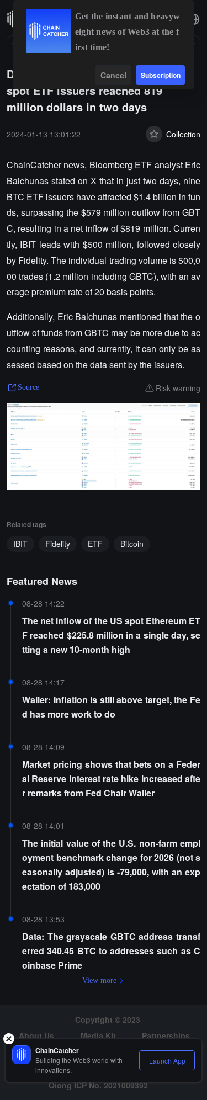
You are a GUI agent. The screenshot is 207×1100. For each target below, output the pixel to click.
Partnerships (166, 1035)
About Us (36, 1035)
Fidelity (57, 543)
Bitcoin (132, 543)
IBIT (20, 543)
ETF (95, 543)
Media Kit (98, 1035)
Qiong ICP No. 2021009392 (98, 1085)
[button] (193, 19)
